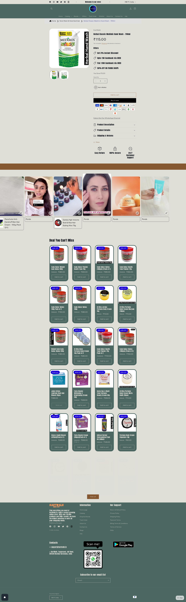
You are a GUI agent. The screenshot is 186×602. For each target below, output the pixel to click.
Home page (83, 510)
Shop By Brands (85, 517)
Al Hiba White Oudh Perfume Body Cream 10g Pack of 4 (127, 481)
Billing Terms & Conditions (119, 523)
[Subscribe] (108, 580)
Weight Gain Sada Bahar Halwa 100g (57, 350)
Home (54, 21)
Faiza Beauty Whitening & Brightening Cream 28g (80, 394)
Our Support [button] (115, 505)
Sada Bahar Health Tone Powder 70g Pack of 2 (103, 351)
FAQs (112, 530)
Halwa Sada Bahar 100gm (103, 480)
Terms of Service (115, 527)
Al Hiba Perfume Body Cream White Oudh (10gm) (126, 393)
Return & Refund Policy (118, 510)
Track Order (83, 520)
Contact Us (83, 527)
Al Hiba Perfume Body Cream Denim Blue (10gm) (80, 481)
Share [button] (98, 142)
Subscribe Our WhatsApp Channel (106, 118)
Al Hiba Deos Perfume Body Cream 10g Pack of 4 (81, 351)
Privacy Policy (114, 513)
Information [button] (85, 505)
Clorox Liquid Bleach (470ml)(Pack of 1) (58, 436)
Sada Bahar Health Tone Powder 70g (126, 268)
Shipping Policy (115, 517)
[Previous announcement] (76, 2)
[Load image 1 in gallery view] (54, 74)
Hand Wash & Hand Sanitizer (69, 21)
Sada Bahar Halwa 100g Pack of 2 (57, 308)
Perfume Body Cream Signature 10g (127, 436)
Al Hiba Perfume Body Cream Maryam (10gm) (127, 309)
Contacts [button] (53, 542)
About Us (83, 523)
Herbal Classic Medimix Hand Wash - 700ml (99, 21)
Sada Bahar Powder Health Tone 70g (81, 268)
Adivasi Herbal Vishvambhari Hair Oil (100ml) (103, 437)
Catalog (82, 513)
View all (93, 497)
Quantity (96, 77)
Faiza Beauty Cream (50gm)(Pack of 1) (81, 436)
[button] (51, 8)
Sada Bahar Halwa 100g (80, 308)
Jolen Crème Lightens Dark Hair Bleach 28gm (58, 393)
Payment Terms (115, 520)
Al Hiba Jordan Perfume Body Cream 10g (104, 309)
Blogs (81, 530)
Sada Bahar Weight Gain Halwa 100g (58, 268)
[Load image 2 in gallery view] (64, 74)
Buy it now (115, 100)
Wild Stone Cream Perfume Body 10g (57, 480)
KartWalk (56, 530)
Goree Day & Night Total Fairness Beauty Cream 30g (103, 393)
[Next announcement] (110, 2)
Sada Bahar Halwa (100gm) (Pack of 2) (127, 350)
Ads (81, 534)
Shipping (104, 43)
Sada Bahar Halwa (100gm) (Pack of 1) (104, 268)
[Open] (4, 597)
